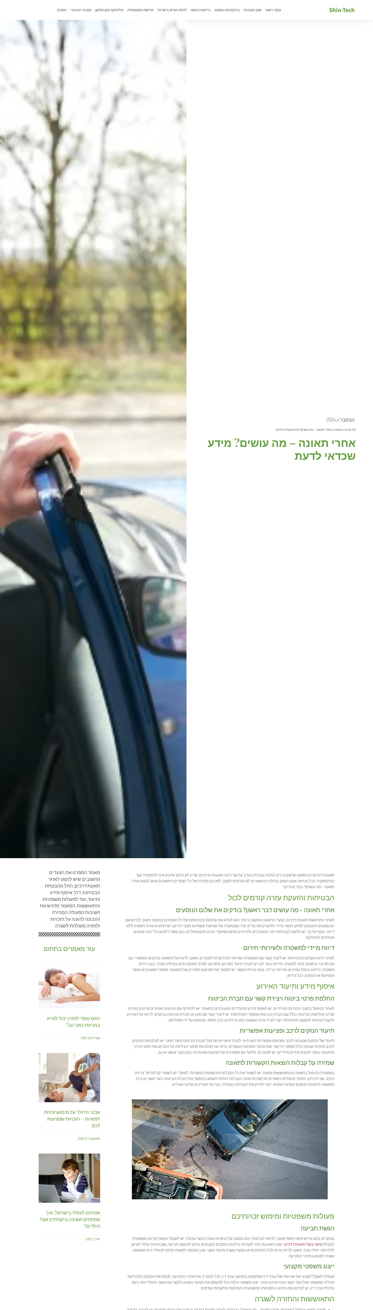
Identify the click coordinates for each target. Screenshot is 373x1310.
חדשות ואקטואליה (140, 9)
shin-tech (342, 10)
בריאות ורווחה (201, 9)
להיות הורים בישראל (172, 9)
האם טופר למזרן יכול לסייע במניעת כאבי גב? (73, 1021)
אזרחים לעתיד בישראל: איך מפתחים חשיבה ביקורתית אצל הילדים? (70, 1219)
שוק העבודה (252, 9)
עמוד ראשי (273, 9)
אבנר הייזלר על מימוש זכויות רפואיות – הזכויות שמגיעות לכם (72, 1119)
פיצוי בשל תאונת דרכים (303, 1244)
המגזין (61, 9)
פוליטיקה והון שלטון (109, 9)
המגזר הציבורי (81, 9)
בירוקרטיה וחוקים (227, 9)
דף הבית (350, 430)
